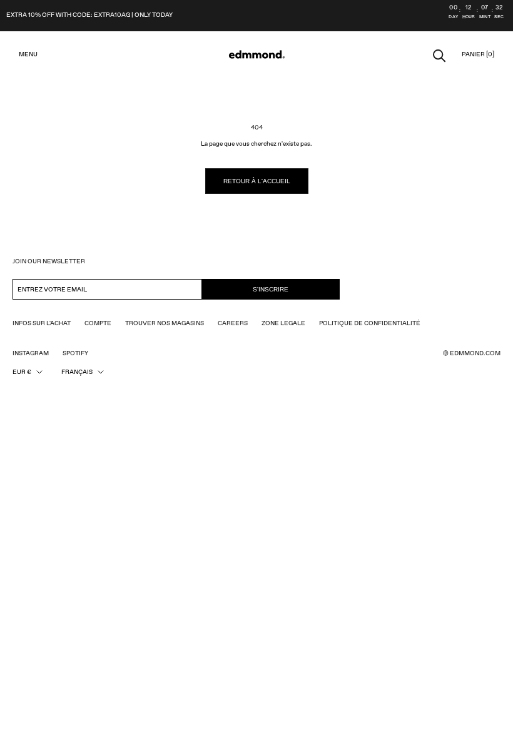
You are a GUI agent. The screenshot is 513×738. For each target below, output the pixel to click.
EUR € (22, 372)
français (77, 372)
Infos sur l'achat (42, 323)
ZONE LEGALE (283, 323)
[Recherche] (439, 54)
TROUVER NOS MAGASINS (164, 323)
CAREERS (233, 323)
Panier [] (478, 54)
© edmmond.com (471, 353)
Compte (97, 323)
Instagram (31, 353)
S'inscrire (270, 289)
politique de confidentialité (369, 323)
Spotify (75, 353)
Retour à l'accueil (256, 181)
